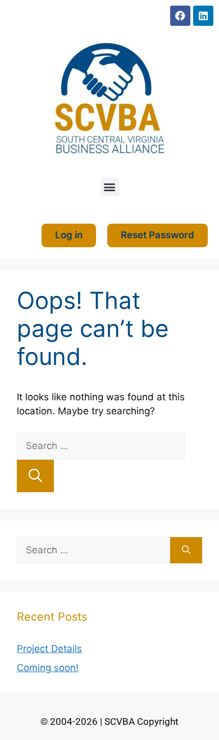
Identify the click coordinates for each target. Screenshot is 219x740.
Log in (69, 234)
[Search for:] (101, 445)
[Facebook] (180, 16)
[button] (110, 186)
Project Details (49, 648)
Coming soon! (48, 667)
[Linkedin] (203, 16)
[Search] (35, 476)
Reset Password (157, 234)
